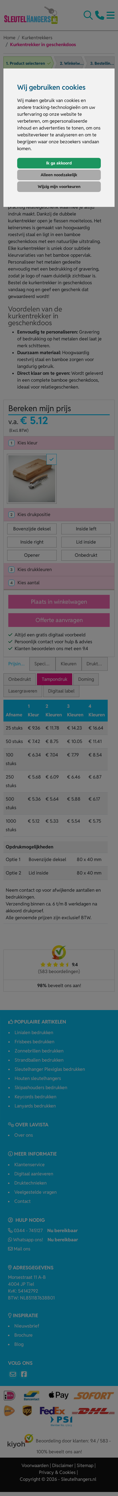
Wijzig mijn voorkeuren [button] (59, 186)
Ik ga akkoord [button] (59, 163)
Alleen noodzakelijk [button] (59, 174)
